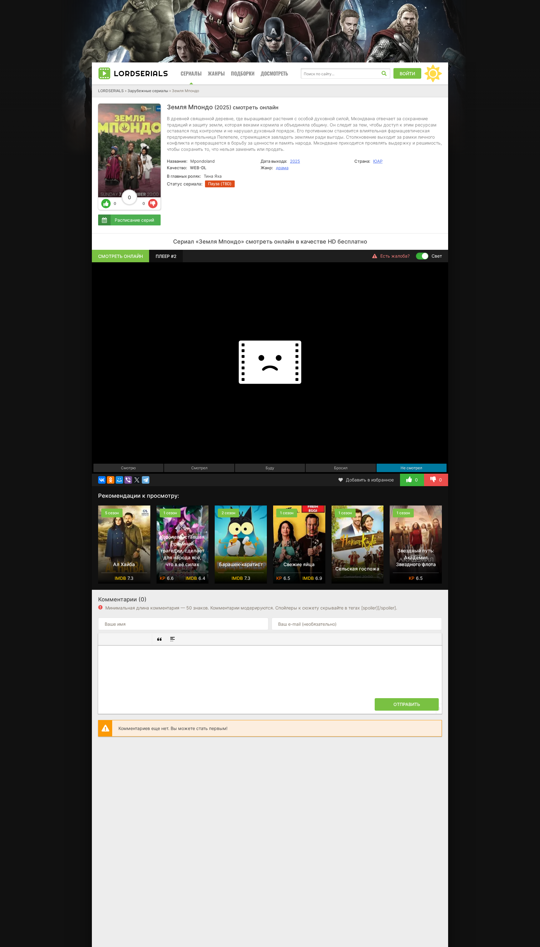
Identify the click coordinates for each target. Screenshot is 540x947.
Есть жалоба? (395, 256)
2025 (295, 161)
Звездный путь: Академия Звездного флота (416, 557)
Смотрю (128, 468)
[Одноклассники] (110, 480)
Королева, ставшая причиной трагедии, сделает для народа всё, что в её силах (182, 550)
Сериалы (191, 73)
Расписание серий (134, 220)
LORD (141, 73)
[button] (105, 639)
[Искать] (384, 73)
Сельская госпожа (357, 569)
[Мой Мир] (119, 480)
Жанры (216, 73)
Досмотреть (274, 73)
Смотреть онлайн (120, 256)
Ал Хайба (124, 564)
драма (282, 167)
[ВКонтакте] (102, 480)
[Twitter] (137, 480)
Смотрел (199, 468)
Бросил (341, 468)
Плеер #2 (166, 256)
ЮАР (377, 161)
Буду (270, 468)
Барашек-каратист (241, 564)
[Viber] (128, 480)
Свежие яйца (299, 564)
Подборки (242, 73)
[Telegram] (145, 480)
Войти (407, 73)
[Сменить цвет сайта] (433, 73)
